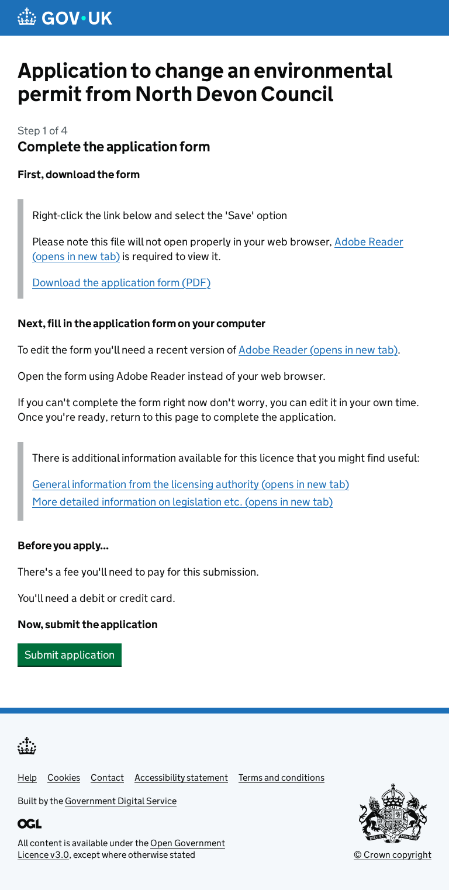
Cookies (63, 777)
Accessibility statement (181, 777)
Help (27, 777)
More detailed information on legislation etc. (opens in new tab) (182, 501)
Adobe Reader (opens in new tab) (318, 349)
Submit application (70, 655)
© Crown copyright (392, 854)
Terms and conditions (281, 777)
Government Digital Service (121, 800)
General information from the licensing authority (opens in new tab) (190, 484)
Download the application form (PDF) (121, 282)
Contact (107, 777)
